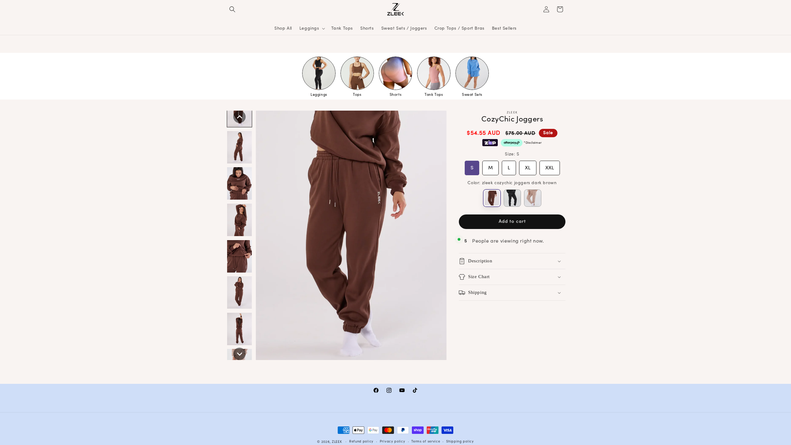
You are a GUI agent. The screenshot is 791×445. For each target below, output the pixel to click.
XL (528, 166)
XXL (549, 166)
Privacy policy (392, 441)
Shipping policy (460, 441)
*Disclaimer (533, 143)
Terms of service (425, 441)
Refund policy (361, 441)
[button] (232, 9)
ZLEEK (337, 442)
